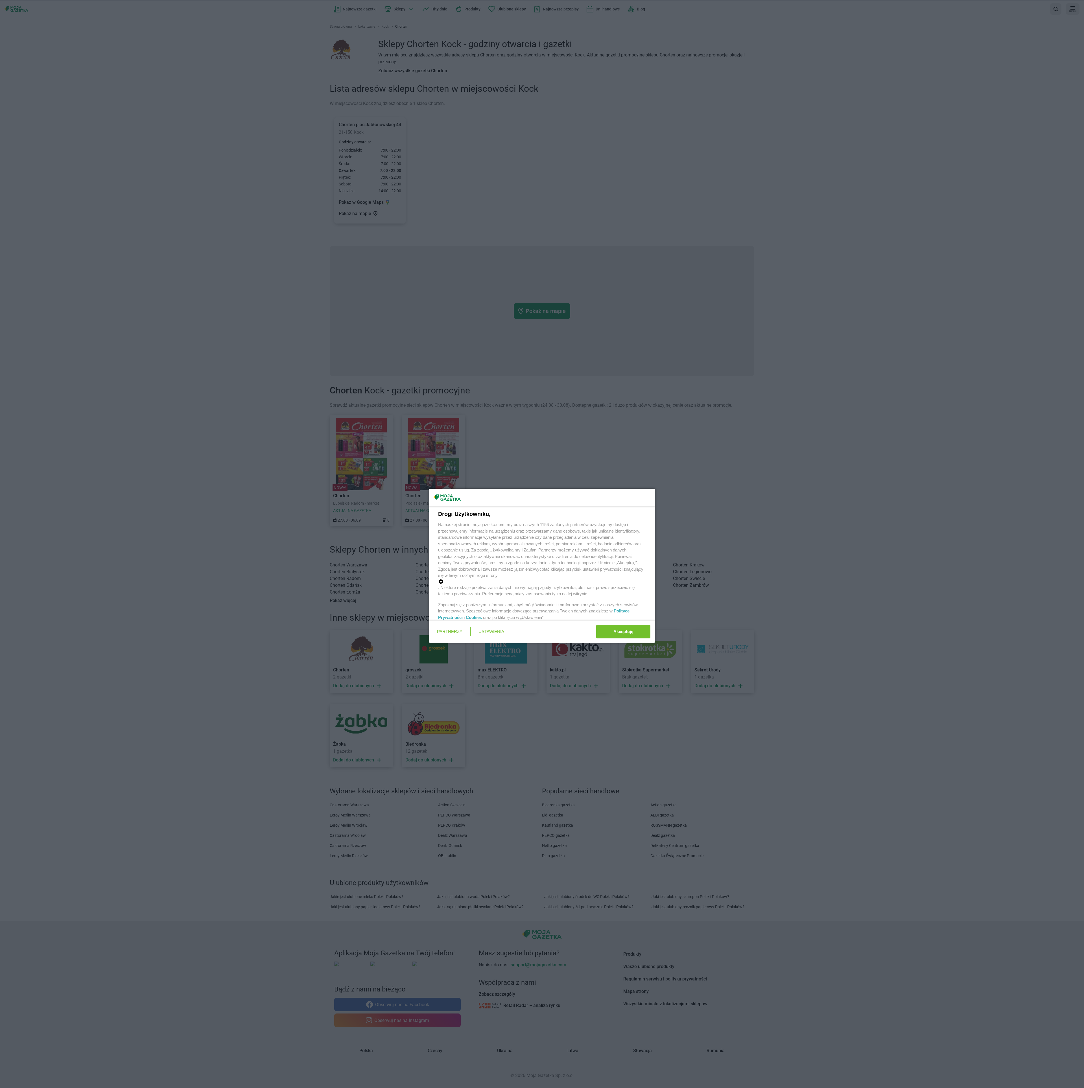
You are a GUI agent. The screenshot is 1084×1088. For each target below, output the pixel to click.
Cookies (474, 617)
